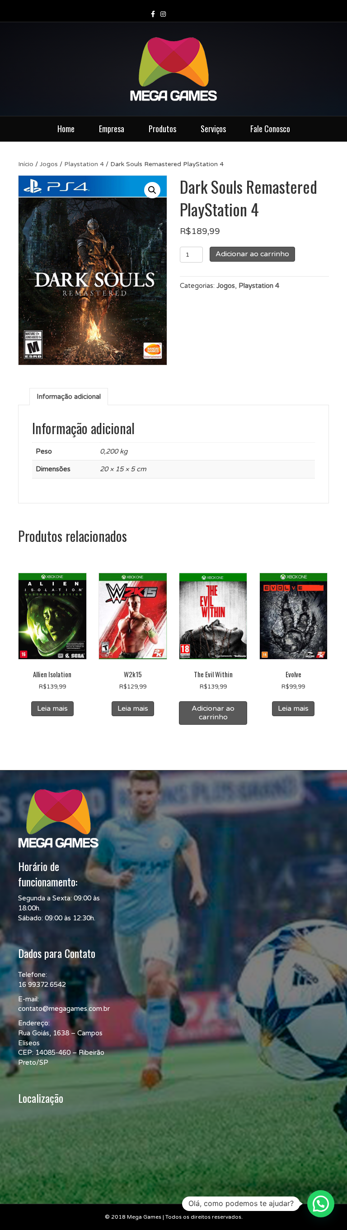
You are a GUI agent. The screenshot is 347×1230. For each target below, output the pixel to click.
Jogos (49, 164)
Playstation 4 (84, 164)
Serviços (213, 128)
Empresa (111, 128)
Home (66, 128)
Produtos (162, 128)
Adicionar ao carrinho (252, 253)
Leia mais (52, 708)
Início (25, 164)
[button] (152, 190)
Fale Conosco (270, 128)
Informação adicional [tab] (69, 396)
